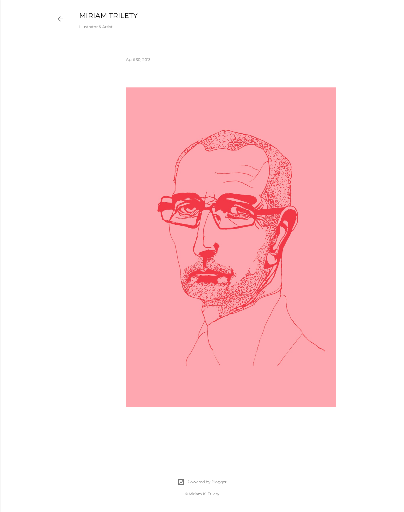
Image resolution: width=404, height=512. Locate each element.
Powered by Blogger (207, 481)
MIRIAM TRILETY (108, 15)
